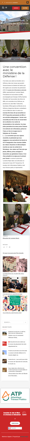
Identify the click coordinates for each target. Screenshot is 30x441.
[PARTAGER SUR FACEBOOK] (7, 247)
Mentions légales (7, 436)
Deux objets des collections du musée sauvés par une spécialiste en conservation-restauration (17, 370)
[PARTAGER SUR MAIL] (9, 247)
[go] (25, 322)
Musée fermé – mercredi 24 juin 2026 (17, 359)
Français (13, 428)
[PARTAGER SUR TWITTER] (4, 247)
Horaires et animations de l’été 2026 (17, 350)
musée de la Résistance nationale (16, 90)
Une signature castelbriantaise (12, 294)
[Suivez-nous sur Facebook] (2, 2)
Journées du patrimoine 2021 (12, 313)
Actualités (22, 58)
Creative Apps (24, 436)
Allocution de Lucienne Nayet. (11, 238)
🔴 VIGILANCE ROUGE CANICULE (16, 341)
